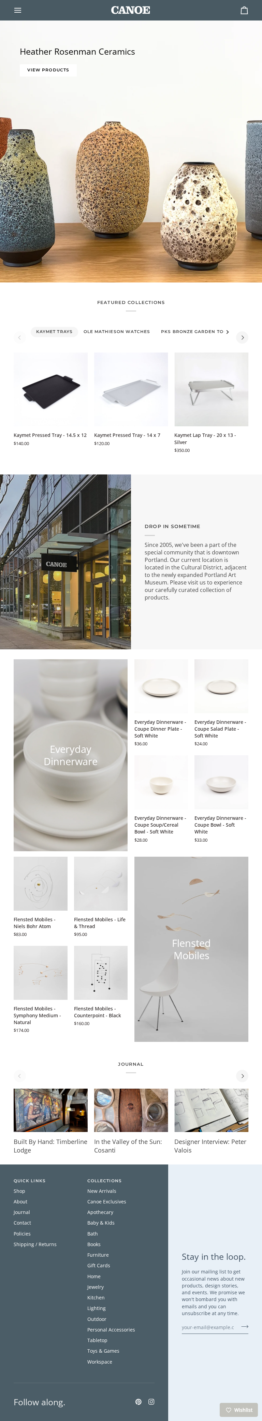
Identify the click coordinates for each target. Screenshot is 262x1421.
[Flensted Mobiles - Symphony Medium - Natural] (41, 973)
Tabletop (97, 1340)
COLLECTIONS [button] (104, 1180)
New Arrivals (101, 1191)
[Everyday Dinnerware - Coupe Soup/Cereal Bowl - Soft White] (161, 782)
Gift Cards (98, 1266)
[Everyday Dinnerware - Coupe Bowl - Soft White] (221, 782)
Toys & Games (103, 1351)
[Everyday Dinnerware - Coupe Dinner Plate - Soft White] (161, 686)
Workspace (99, 1362)
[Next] (242, 337)
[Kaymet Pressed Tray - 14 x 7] (131, 390)
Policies (22, 1234)
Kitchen (96, 1298)
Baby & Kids (101, 1223)
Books (94, 1244)
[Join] (242, 1326)
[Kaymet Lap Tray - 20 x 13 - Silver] (211, 390)
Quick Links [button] (30, 1180)
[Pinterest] (138, 1402)
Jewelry (95, 1287)
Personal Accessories (111, 1330)
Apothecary (100, 1212)
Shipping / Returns (35, 1244)
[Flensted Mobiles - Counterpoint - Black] (101, 973)
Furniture (98, 1255)
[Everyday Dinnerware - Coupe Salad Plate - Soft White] (221, 686)
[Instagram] (151, 1402)
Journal (22, 1212)
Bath (92, 1234)
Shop (19, 1191)
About (20, 1202)
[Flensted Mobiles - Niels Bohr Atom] (41, 884)
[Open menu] (24, 10)
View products (48, 70)
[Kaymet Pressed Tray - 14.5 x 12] (51, 390)
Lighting (96, 1308)
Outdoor (96, 1319)
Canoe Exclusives (106, 1202)
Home (94, 1276)
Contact (22, 1223)
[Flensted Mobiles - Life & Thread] (101, 884)
